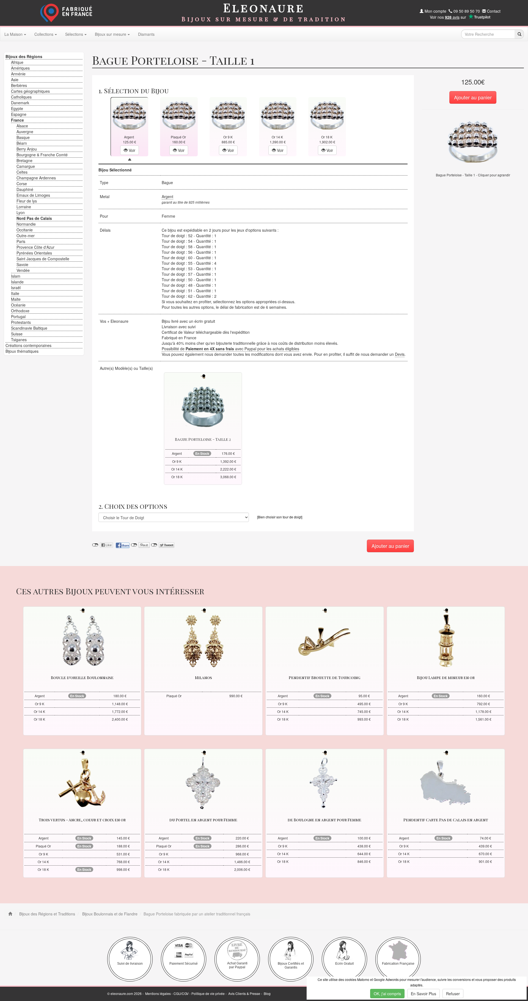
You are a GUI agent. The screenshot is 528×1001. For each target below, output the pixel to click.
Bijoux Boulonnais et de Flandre (109, 914)
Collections (43, 34)
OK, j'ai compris (387, 993)
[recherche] (519, 34)
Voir (131, 150)
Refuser (453, 993)
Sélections (74, 34)
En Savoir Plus (423, 993)
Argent (167, 196)
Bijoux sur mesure (110, 34)
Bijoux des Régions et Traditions (46, 914)
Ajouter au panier (473, 97)
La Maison (13, 34)
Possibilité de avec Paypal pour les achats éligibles (230, 348)
